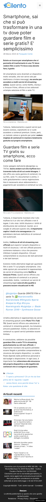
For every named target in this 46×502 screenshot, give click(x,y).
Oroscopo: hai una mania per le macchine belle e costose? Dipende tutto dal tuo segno (23, 423)
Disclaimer (34, 499)
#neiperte (11, 303)
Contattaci (39, 486)
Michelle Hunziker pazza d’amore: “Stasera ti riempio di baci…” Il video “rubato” (23, 445)
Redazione (12, 499)
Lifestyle (9, 373)
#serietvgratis (13, 306)
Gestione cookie (40, 500)
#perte (35, 300)
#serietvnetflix (25, 296)
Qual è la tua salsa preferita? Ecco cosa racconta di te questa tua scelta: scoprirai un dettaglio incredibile (23, 434)
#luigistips (26, 306)
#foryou (26, 303)
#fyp (19, 303)
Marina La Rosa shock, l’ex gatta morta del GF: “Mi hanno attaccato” (24, 401)
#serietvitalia (12, 300)
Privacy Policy (23, 499)
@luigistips (11, 293)
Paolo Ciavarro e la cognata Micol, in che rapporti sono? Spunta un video (23, 456)
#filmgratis (25, 300)
